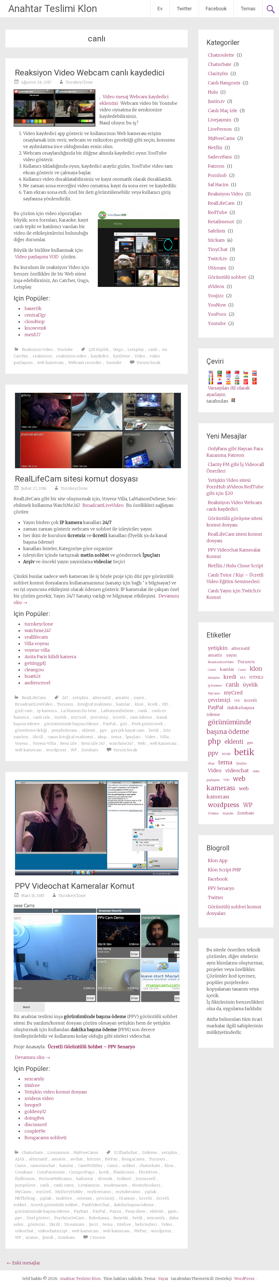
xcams (32, 1237)
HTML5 (256, 677)
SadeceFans (220, 157)
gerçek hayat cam (128, 730)
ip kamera (47, 710)
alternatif (101, 697)
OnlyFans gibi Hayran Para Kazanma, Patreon (235, 452)
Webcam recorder (85, 362)
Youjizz (216, 295)
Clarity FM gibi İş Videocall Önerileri (235, 468)
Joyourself (145, 1178)
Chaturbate (32, 1152)
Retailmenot (221, 221)
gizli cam (24, 710)
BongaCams (133, 1159)
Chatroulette (221, 55)
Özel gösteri (38, 1217)
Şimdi (47, 1237)
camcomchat (42, 1165)
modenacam (116, 1185)
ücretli (119, 717)
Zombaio (89, 749)
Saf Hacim (218, 184)
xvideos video (39, 1098)
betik (154, 730)
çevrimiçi (99, 717)
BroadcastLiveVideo (103, 505)
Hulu (213, 92)
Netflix (215, 147)
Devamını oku (32, 1057)
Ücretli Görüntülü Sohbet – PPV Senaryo (91, 1046)
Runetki (120, 1217)
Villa (164, 736)
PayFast (81, 1211)
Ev (160, 8)
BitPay (111, 1159)
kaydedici (100, 356)
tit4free (32, 1085)
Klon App (218, 860)
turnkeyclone (39, 624)
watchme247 (38, 630)
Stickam (216, 240)
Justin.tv (216, 101)
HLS (242, 677)
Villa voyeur (37, 643)
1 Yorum (97, 1237)
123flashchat (125, 1152)
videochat (24, 1230)
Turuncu (65, 704)
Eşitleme (121, 356)
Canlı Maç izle (222, 110)
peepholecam (64, 730)
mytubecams (128, 1191)
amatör (122, 697)
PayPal (109, 723)
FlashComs (123, 1172)
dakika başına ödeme (134, 1204)
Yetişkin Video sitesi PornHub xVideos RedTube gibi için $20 (235, 486)
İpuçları (133, 736)
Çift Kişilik (99, 349)
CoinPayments (51, 1172)
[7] (111, 1008)
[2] (82, 1008)
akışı (102, 736)
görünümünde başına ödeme (71, 723)
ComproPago (82, 1172)
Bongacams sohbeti (45, 1137)
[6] (105, 1008)
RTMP (226, 754)
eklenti (88, 730)
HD (165, 704)
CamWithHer (90, 1165)
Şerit (93, 1224)
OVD (237, 701)
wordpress (56, 749)
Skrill (38, 736)
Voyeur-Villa (44, 743)
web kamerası (50, 362)
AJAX (20, 1159)
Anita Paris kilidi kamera (50, 656)
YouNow (217, 305)
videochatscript (53, 1230)
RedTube (217, 212)
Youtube (65, 349)
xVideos (216, 286)
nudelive (64, 1198)
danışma (214, 677)
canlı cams (64, 1185)
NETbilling (25, 1198)
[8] (117, 1008)
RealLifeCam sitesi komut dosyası (76, 478)
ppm (172, 1211)
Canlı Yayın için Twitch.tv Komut (234, 594)
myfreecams (99, 1191)
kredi (153, 704)
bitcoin (94, 1159)
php (214, 741)
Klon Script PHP (224, 869)
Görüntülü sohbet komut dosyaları (234, 910)
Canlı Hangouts (224, 82)
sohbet (128, 1165)
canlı (152, 349)
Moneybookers (146, 1185)
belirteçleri (146, 1224)
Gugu (118, 349)
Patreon (216, 166)
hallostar (84, 1178)
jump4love (25, 1185)
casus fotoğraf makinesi (70, 736)
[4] (94, 1008)
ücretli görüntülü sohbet (54, 1204)
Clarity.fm (218, 73)
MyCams (23, 1191)
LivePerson (220, 129)
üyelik (60, 717)
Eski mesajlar (23, 1262)
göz (123, 723)
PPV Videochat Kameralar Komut (75, 886)
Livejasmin (58, 1152)
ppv (103, 730)
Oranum (127, 1198)
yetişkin (80, 697)
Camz (112, 1165)
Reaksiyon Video (37, 349)
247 (65, 697)
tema (116, 736)
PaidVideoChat (96, 1204)
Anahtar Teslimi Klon (52, 8)
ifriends (105, 1178)
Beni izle (68, 743)
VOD (226, 780)
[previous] (20, 958)
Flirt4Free (148, 1172)
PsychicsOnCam (69, 1217)
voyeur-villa (37, 650)
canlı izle (41, 717)
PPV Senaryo (221, 888)
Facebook (216, 8)
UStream (217, 268)
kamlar (123, 704)
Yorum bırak (148, 362)
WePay (140, 1230)
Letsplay (136, 349)
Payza (115, 1211)
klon (139, 704)
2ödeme (149, 1152)
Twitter (184, 8)
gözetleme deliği (31, 730)
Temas (248, 8)
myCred (78, 717)
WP (74, 749)
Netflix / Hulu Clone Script (235, 565)
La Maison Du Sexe (78, 710)
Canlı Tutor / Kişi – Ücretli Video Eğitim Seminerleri (235, 578)
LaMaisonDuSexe (117, 710)
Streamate (74, 1224)
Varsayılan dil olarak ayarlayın (228, 391)
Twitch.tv (217, 258)
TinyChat (218, 249)
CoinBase (24, 1172)
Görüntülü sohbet (227, 277)
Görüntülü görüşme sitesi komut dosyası (234, 522)
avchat (76, 1159)
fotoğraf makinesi (94, 704)
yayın (139, 697)
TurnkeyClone (79, 82)
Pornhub (217, 175)
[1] (76, 1008)
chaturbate (150, 1165)
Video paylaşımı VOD (37, 256)
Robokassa (99, 1217)
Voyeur (21, 743)
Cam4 (20, 1165)
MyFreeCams (85, 1152)
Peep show (135, 1211)
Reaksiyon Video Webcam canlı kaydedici (90, 72)
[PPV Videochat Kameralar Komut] (97, 874)
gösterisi (36, 1224)
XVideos (213, 813)
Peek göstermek (147, 723)
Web (141, 743)
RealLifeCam (34, 697)
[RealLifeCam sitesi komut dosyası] (98, 466)
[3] (88, 1008)
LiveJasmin (88, 1185)
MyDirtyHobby (69, 1191)
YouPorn (217, 314)
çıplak (150, 1191)
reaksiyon (42, 356)
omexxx (84, 1198)
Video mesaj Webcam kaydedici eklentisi (134, 100)
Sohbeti (124, 1178)
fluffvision (25, 1178)
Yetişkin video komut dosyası (56, 1092)
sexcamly (34, 1078)
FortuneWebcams (55, 1178)
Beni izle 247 (93, 743)
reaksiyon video (71, 356)
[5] (99, 1008)
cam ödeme (141, 717)
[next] (172, 958)
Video (140, 356)
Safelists (216, 231)
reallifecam (36, 637)
